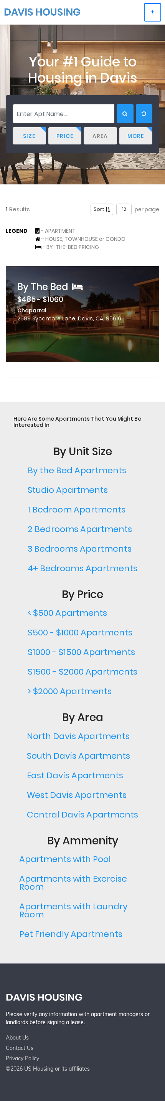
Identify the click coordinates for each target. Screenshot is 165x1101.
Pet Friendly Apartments (70, 934)
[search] (125, 113)
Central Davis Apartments (82, 815)
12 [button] (124, 209)
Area (100, 136)
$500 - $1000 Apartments (80, 632)
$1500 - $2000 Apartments (82, 672)
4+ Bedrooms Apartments (82, 568)
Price (64, 136)
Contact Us (19, 1048)
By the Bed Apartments (77, 470)
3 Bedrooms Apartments (80, 549)
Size (29, 136)
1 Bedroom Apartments (76, 510)
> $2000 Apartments (70, 691)
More (135, 136)
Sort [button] (100, 209)
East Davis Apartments (75, 775)
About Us (17, 1037)
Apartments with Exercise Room (73, 883)
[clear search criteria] (144, 113)
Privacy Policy (22, 1058)
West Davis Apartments (77, 795)
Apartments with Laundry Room (73, 910)
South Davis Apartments (78, 756)
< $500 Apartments (67, 613)
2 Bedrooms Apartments (80, 529)
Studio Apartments (68, 490)
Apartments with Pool (65, 859)
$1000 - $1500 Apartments (81, 652)
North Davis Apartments (78, 736)
